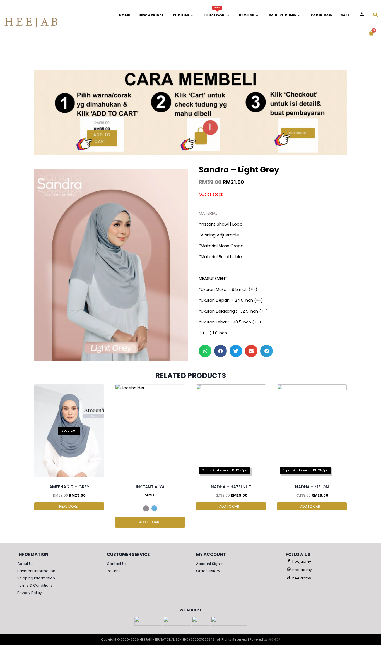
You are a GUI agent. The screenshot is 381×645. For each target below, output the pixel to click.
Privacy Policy (29, 592)
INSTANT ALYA (150, 487)
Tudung (180, 15)
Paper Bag (321, 15)
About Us (25, 563)
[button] (205, 351)
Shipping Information (36, 578)
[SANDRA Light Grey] (111, 265)
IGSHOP (274, 639)
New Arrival (151, 15)
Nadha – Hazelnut (231, 487)
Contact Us (117, 563)
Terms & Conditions (35, 585)
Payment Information (36, 571)
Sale (344, 15)
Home (124, 15)
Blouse (246, 15)
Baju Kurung (282, 15)
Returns (113, 571)
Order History (208, 571)
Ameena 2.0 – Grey (69, 487)
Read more (68, 506)
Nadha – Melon (312, 487)
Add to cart (150, 522)
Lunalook (214, 12)
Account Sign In (210, 563)
